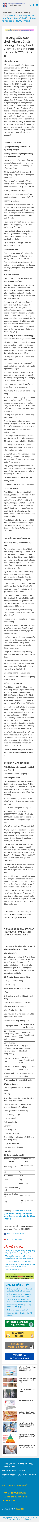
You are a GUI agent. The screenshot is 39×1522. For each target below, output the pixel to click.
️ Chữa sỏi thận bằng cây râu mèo (18, 1261)
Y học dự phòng (22, 13)
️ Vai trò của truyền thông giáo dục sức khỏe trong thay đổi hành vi (20, 1265)
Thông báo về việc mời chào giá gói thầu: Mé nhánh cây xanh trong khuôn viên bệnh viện (19, 1290)
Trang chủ (7, 13)
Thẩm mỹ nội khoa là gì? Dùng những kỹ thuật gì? (19, 1306)
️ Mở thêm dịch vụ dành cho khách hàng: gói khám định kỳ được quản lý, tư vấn (19, 1300)
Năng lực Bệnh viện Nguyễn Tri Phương (19, 1314)
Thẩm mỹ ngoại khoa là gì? (17, 1310)
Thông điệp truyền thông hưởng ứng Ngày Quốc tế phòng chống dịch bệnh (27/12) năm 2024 (20, 1252)
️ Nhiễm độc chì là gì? (13, 1270)
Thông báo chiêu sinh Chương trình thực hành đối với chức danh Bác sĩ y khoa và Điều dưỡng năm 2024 (19, 1295)
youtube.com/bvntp (14, 1239)
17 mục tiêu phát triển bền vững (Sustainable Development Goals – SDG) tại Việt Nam (18, 1257)
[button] (30, 5)
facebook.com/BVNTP (15, 1234)
